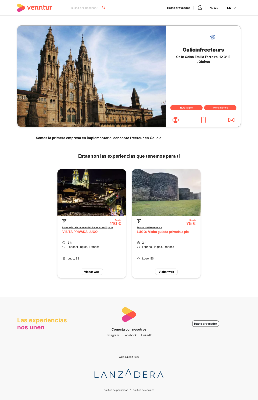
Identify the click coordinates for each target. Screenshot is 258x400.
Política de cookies (143, 390)
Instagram (112, 335)
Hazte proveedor (178, 7)
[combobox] (84, 7)
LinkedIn (146, 335)
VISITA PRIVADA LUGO (80, 232)
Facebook (130, 335)
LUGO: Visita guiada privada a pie (163, 232)
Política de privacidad (116, 390)
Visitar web (92, 271)
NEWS (214, 7)
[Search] (103, 7)
